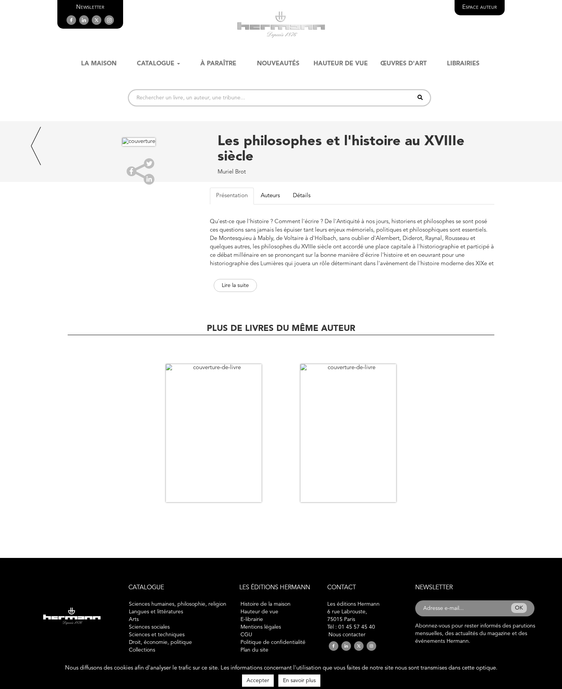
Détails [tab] (301, 196)
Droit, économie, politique (160, 642)
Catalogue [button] (155, 64)
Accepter (258, 680)
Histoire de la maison (265, 604)
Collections (142, 650)
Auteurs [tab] (270, 196)
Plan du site (254, 650)
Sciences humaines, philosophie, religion (177, 604)
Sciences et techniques (157, 634)
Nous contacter (346, 634)
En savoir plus (299, 680)
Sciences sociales (149, 627)
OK (519, 608)
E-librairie (251, 619)
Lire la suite (235, 285)
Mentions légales (260, 627)
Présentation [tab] (232, 196)
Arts (134, 619)
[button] (90, 7)
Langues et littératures (156, 611)
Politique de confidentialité (272, 642)
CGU (246, 634)
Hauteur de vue (259, 611)
